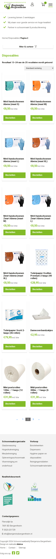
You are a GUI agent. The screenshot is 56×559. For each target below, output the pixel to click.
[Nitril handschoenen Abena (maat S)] (15, 5)
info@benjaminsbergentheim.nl (18, 534)
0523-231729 (9, 530)
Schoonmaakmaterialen (41, 466)
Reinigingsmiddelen (39, 461)
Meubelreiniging (9, 453)
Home (4, 38)
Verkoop (34, 441)
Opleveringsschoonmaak (13, 457)
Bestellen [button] (10, 118)
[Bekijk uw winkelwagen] (43, 4)
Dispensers (35, 449)
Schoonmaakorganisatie (13, 441)
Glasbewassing (9, 445)
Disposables (14, 38)
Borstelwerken (36, 445)
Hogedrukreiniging (10, 449)
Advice (20, 544)
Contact (12, 548)
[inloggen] (32, 4)
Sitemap (22, 548)
